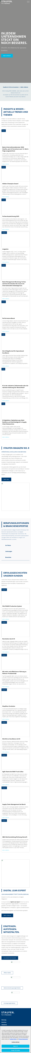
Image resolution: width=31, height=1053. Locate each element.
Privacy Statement (23, 1039)
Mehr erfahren (7, 55)
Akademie (4, 1024)
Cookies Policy (13, 1039)
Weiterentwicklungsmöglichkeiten (12, 988)
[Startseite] (7, 2)
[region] (15, 1039)
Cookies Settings (15, 1042)
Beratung (4, 1020)
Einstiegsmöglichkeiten (9, 1003)
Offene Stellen (7, 972)
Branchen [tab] (8, 557)
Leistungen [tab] (8, 551)
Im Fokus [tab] (8, 545)
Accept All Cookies (15, 1050)
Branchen (4, 1022)
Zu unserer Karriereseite (10, 958)
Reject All (15, 1046)
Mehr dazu (6, 479)
